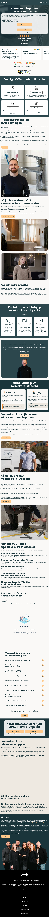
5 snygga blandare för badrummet (30, 807)
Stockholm (3, 801)
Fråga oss (24, 715)
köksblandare (6, 556)
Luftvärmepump (12, 809)
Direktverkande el (38, 810)
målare (33, 755)
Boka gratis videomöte (24, 30)
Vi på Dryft (24, 905)
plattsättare (40, 755)
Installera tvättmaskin (24, 806)
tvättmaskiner (42, 424)
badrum (22, 756)
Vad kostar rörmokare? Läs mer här (10, 798)
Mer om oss (6, 836)
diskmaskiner (34, 424)
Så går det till (33, 731)
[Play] (24, 266)
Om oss (24, 897)
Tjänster (24, 890)
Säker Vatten (15, 429)
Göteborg (9, 801)
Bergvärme (4, 809)
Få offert (5, 147)
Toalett (32, 806)
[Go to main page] (5, 3)
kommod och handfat (11, 563)
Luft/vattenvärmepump (33, 809)
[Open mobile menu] (2, 2)
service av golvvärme (42, 425)
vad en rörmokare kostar (31, 434)
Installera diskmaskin (13, 806)
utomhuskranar (32, 425)
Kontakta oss (24, 25)
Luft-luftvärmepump (22, 809)
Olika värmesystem (28, 810)
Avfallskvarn (4, 806)
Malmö (14, 801)
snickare (28, 755)
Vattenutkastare (17, 807)
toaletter (19, 424)
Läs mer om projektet (8, 216)
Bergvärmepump (43, 807)
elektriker (23, 755)
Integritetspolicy (24, 909)
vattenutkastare (10, 579)
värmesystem (12, 427)
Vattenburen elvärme (6, 811)
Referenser (24, 894)
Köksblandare (38, 806)
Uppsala (25, 43)
